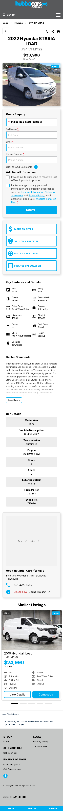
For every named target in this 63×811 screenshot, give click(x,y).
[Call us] (47, 31)
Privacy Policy (36, 195)
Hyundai (18, 23)
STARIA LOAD (36, 23)
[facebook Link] (5, 776)
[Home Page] (31, 4)
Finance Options (11, 764)
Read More (14, 400)
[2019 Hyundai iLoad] (32, 630)
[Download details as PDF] (58, 31)
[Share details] (53, 31)
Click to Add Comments (19, 166)
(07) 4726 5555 (23, 585)
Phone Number (15, 154)
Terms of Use (40, 746)
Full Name (12, 129)
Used (6, 23)
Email (9, 141)
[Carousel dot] (14, 703)
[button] (31, 84)
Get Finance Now (12, 769)
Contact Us (46, 694)
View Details (17, 694)
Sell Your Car (10, 752)
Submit (31, 209)
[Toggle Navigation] (58, 15)
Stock (6, 741)
